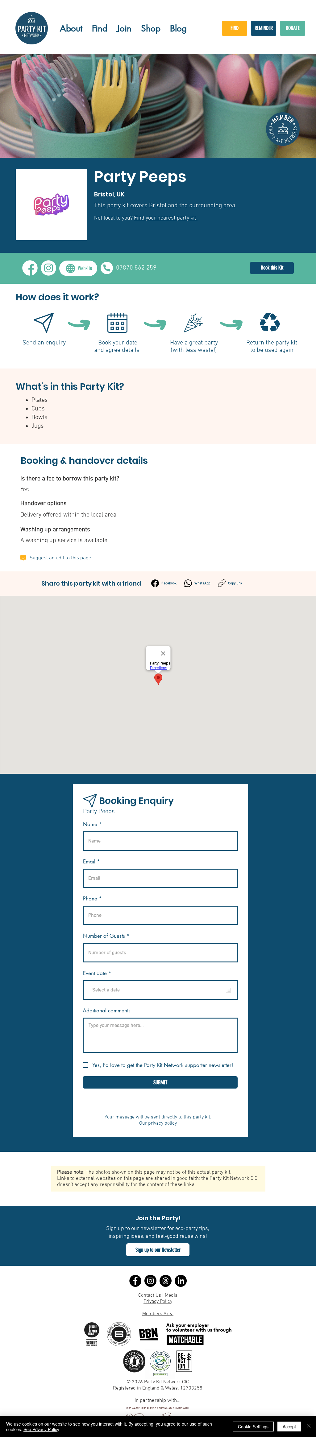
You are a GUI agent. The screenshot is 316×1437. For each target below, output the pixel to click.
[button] (157, 1249)
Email (89, 861)
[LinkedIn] (181, 1281)
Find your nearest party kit (166, 218)
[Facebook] (135, 1281)
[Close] (308, 1426)
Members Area (157, 1314)
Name (90, 824)
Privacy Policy (157, 1302)
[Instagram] (150, 1281)
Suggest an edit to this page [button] (60, 558)
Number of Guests (104, 936)
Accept (289, 1426)
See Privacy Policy (41, 1429)
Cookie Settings (253, 1426)
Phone (90, 898)
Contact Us (149, 1295)
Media (171, 1295)
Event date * (101, 973)
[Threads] (166, 1281)
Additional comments (107, 1010)
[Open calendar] (228, 990)
